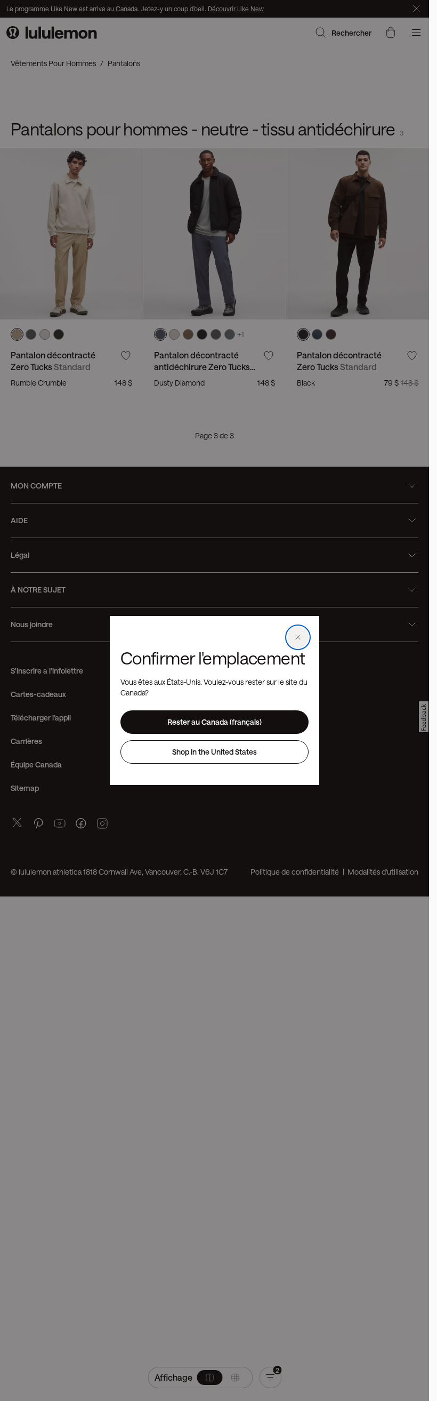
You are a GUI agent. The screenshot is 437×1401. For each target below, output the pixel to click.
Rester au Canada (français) (214, 721)
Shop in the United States (214, 751)
